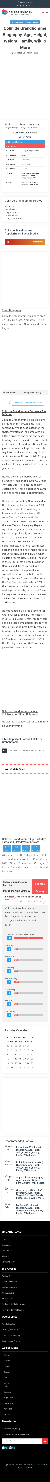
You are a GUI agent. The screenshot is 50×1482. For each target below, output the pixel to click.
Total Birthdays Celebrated (20, 934)
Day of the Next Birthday (16, 890)
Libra (6, 1386)
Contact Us (7, 1250)
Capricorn (8, 1403)
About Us (6, 1256)
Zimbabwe (25, 160)
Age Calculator (8, 1324)
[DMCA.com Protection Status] (8, 1447)
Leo (5, 1377)
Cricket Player (25, 137)
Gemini (7, 1366)
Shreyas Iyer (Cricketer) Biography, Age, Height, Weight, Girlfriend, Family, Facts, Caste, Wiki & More (30, 1194)
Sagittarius (9, 1397)
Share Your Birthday (11, 1335)
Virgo (6, 1383)
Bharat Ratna (8, 1298)
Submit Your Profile (11, 1341)
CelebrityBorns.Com (34, 1464)
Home (5, 1239)
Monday (9, 956)
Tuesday (35, 151)
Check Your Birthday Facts (29, 901)
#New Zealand (32, 22)
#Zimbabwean (17, 22)
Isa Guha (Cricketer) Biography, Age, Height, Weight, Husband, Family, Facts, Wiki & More (29, 1209)
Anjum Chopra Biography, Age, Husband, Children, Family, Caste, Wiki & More (30, 1180)
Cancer (24, 169)
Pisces (7, 1414)
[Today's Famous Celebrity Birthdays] (17, 11)
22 (22, 151)
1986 (29, 151)
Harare (24, 155)
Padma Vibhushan (10, 1287)
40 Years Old (26, 164)
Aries (6, 1355)
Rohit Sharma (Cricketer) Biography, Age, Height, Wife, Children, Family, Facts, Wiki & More (29, 1166)
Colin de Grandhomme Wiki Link (27, 402)
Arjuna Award (8, 1292)
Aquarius (8, 1408)
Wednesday (11, 978)
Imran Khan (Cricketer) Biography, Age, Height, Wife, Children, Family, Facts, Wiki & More (28, 1151)
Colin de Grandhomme (25, 132)
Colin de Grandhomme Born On (15, 883)
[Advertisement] (25, 88)
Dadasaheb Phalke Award (13, 1304)
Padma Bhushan (9, 1281)
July (25, 151)
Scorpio (7, 1392)
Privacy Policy (8, 1261)
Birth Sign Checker (10, 1329)
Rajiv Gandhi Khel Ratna (13, 1309)
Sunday (9, 945)
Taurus (7, 1360)
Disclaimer (6, 1245)
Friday (8, 1000)
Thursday (10, 989)
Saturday (10, 1011)
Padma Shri (7, 1276)
